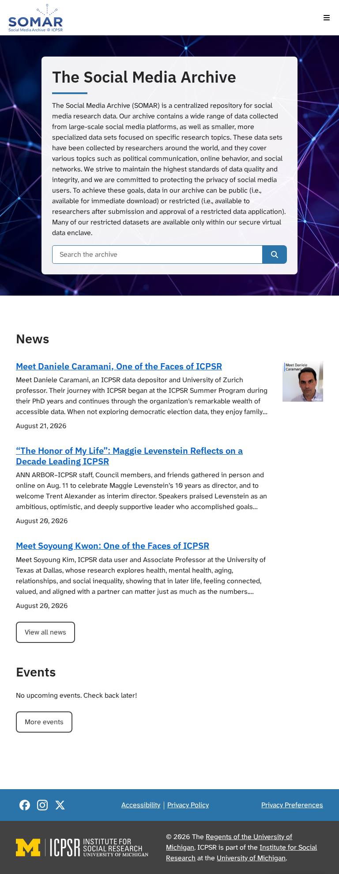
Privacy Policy (188, 804)
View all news (45, 632)
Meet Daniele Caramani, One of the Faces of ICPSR (119, 366)
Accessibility (140, 804)
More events (44, 721)
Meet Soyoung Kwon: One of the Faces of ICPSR (112, 545)
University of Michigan (251, 858)
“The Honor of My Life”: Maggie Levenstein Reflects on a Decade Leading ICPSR (129, 456)
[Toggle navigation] (326, 17)
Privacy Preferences (292, 804)
